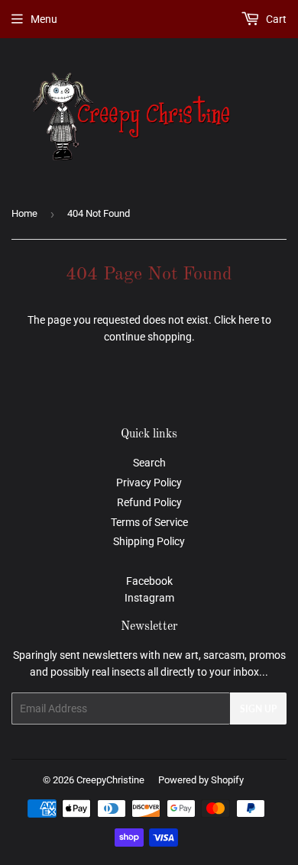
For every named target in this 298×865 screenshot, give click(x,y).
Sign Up (258, 709)
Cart (275, 19)
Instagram (149, 598)
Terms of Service (149, 522)
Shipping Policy (149, 541)
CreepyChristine (110, 780)
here (248, 320)
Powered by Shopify (201, 780)
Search (149, 463)
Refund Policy (149, 502)
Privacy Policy (149, 482)
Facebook (149, 581)
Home (24, 213)
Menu (44, 19)
